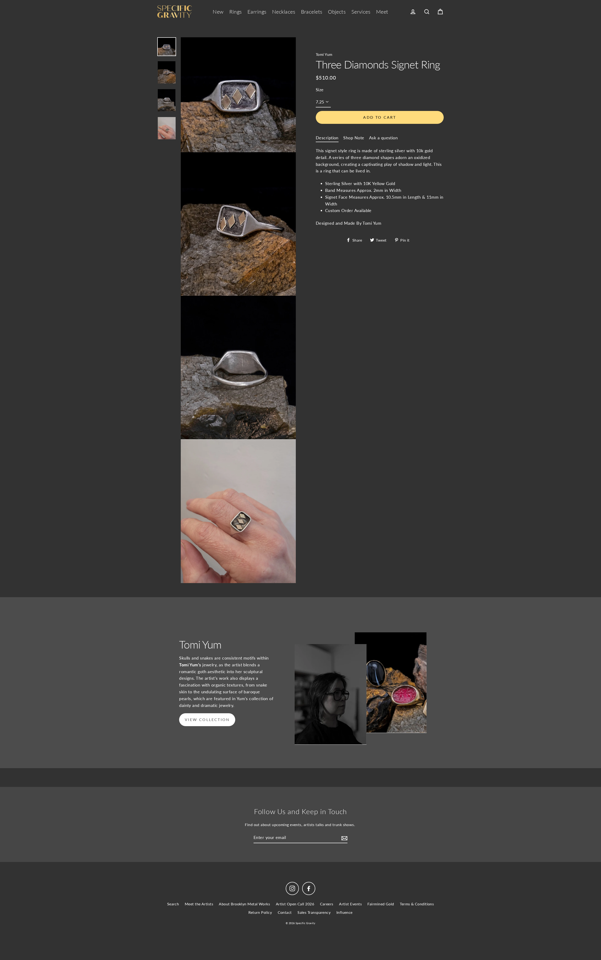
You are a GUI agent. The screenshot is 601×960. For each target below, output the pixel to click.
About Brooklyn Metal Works (244, 904)
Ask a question (383, 137)
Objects (337, 11)
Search (173, 904)
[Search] (427, 12)
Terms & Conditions (417, 904)
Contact (285, 912)
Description (327, 137)
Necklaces (283, 11)
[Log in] (413, 12)
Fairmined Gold (380, 904)
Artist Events (350, 904)
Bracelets (311, 11)
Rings (235, 11)
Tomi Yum (324, 54)
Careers (326, 904)
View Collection (207, 719)
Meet (382, 11)
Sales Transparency (314, 912)
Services (360, 11)
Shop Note (353, 137)
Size (320, 89)
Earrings (256, 11)
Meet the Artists (199, 904)
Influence (344, 912)
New (218, 11)
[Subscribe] (343, 837)
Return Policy (260, 912)
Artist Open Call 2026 (295, 904)
